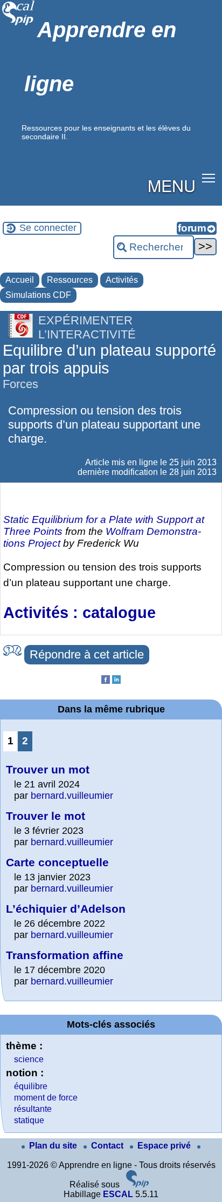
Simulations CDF (38, 295)
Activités (122, 279)
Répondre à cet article (87, 654)
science (29, 1059)
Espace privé (165, 1145)
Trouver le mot (45, 816)
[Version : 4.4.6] (137, 1184)
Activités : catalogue (79, 612)
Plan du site (54, 1145)
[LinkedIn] (116, 680)
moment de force (46, 1097)
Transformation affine (64, 955)
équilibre (30, 1086)
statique (29, 1120)
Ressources (70, 279)
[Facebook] (105, 680)
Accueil (19, 279)
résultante (33, 1108)
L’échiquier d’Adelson (66, 908)
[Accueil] (18, 24)
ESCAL (118, 1194)
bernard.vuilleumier (72, 795)
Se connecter (48, 227)
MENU (172, 185)
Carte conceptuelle (57, 862)
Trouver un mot (47, 769)
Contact (108, 1145)
